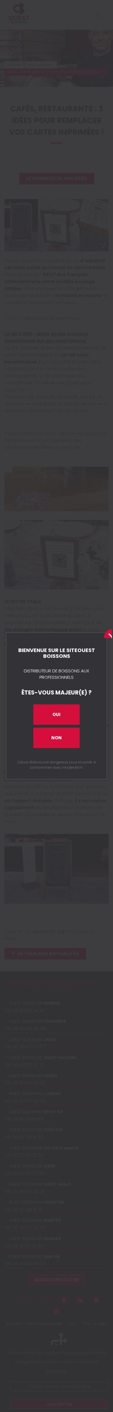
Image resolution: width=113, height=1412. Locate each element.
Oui (56, 714)
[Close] (106, 633)
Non (56, 738)
